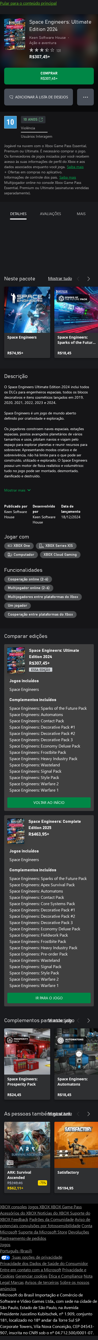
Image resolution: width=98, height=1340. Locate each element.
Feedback (19, 1219)
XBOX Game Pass (66, 1206)
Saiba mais (75, 166)
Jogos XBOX (39, 1206)
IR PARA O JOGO (49, 997)
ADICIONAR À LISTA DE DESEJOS (41, 96)
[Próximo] (88, 278)
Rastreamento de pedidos (23, 1238)
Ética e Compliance (66, 1276)
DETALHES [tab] (18, 213)
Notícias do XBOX (53, 1213)
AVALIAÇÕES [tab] (50, 213)
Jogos (5, 1244)
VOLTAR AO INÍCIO (49, 802)
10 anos (31, 119)
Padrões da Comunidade (51, 1219)
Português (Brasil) (16, 1250)
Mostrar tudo (60, 278)
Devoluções (78, 1232)
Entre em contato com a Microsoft (30, 1269)
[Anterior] (78, 278)
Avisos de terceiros (42, 1282)
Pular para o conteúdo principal (28, 3)
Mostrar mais (14, 490)
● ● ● (85, 96)
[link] (27, 322)
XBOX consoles (13, 1206)
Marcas (17, 1282)
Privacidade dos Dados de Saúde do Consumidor (44, 1263)
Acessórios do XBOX (18, 1213)
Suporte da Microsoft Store (42, 1232)
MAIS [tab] (81, 213)
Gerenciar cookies (31, 1276)
